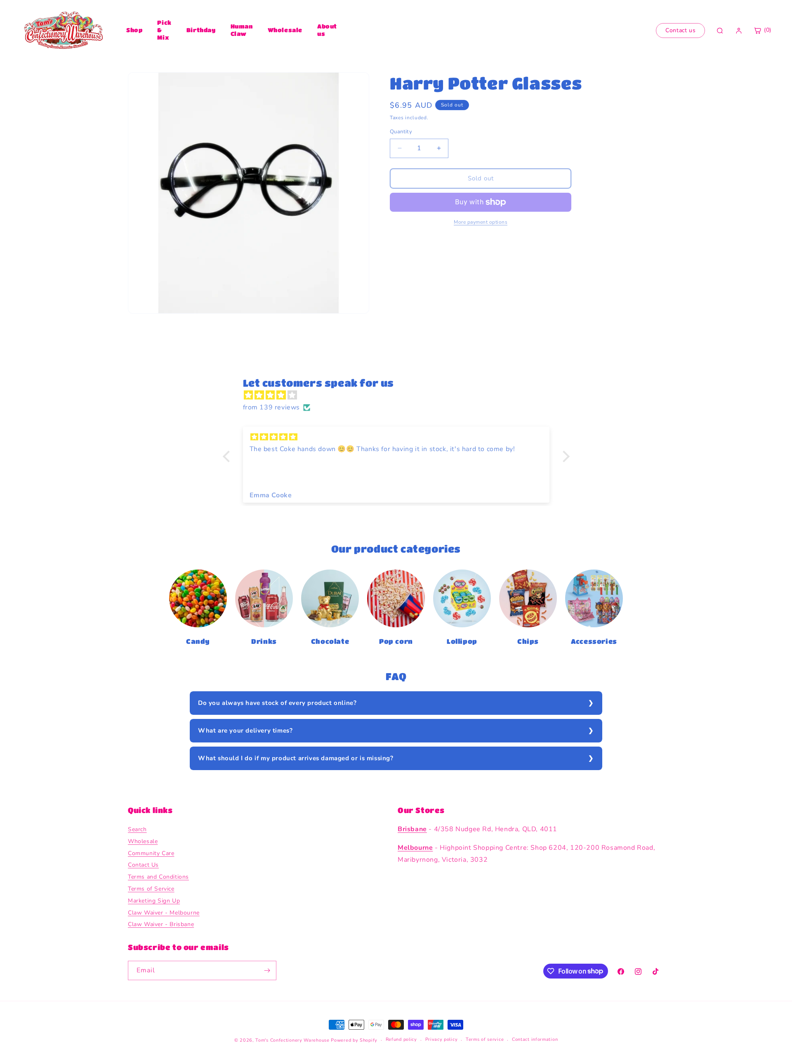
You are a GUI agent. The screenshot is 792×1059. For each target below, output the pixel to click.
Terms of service (485, 1039)
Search (137, 829)
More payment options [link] (480, 222)
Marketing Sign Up (154, 901)
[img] (400, 395)
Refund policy (401, 1039)
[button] (228, 456)
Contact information (535, 1039)
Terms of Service (151, 889)
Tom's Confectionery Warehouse (292, 1040)
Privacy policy (441, 1039)
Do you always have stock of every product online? (277, 703)
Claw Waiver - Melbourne (164, 913)
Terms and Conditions (158, 877)
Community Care (151, 853)
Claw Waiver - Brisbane (161, 924)
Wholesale (285, 29)
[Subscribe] (267, 970)
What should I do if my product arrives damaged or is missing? (296, 758)
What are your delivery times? (245, 730)
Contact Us (143, 865)
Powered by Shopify (354, 1040)
